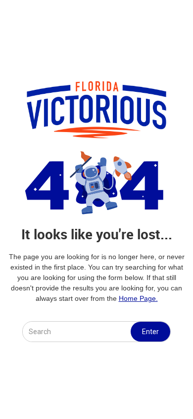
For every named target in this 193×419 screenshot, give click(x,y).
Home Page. (138, 298)
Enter (150, 332)
